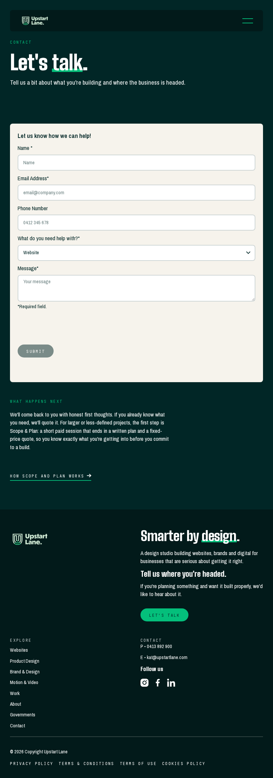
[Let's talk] (164, 614)
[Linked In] (171, 682)
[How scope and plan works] (50, 476)
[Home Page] (36, 20)
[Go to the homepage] (31, 539)
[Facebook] (157, 682)
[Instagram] (144, 682)
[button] (247, 20)
